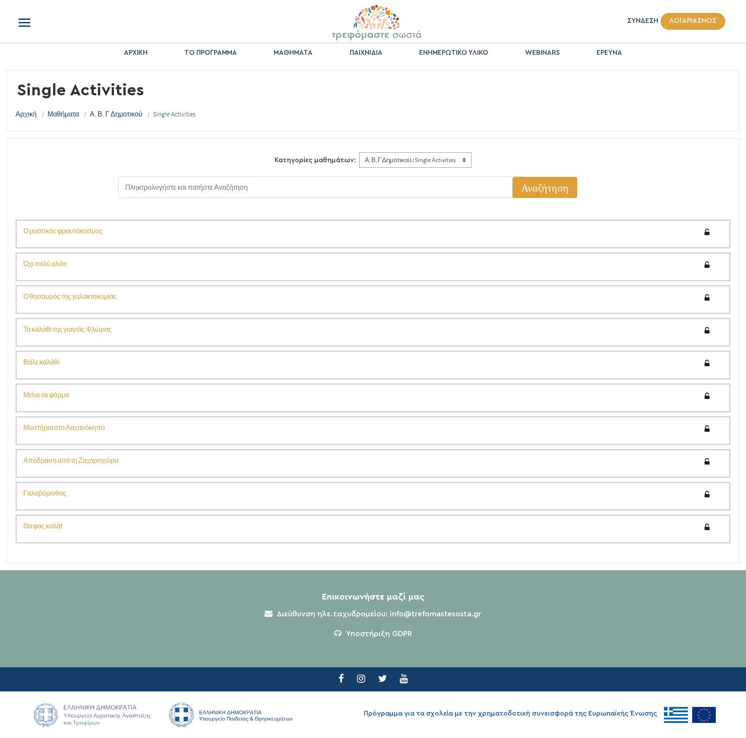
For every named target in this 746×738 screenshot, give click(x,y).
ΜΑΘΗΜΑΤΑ (293, 52)
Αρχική (26, 114)
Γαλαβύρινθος (44, 493)
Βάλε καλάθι (41, 362)
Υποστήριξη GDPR (379, 634)
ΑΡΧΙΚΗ (136, 52)
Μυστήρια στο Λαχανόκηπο (64, 427)
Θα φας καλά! (42, 525)
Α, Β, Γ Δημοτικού (116, 114)
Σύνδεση (642, 20)
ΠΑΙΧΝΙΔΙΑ (366, 52)
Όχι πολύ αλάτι (45, 263)
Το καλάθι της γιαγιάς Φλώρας (67, 329)
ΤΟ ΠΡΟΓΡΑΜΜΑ (210, 52)
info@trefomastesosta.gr (435, 614)
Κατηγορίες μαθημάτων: (315, 160)
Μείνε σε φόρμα (46, 394)
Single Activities (174, 114)
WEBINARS (542, 52)
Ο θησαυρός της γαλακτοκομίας (70, 296)
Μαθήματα (63, 114)
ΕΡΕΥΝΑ (609, 52)
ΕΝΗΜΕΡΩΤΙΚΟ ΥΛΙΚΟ (453, 52)
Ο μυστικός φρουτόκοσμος (63, 230)
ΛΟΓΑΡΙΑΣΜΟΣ (693, 20)
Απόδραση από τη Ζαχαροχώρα (70, 460)
